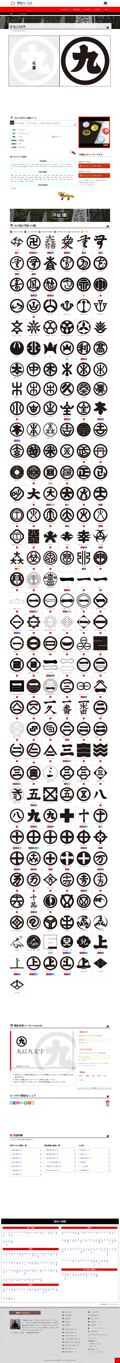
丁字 (6, 1270)
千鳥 (48, 1289)
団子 (86, 1249)
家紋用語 (87, 9)
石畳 (68, 1274)
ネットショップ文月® (96, 1352)
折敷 (83, 1232)
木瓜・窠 (6, 1242)
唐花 (35, 1232)
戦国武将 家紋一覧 (70, 1329)
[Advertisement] (60, 100)
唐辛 (19, 1270)
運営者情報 (93, 1331)
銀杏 (22, 1254)
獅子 (38, 1289)
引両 (51, 1232)
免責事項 (93, 1325)
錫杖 (115, 1240)
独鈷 (102, 1249)
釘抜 (75, 1240)
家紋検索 (67, 1325)
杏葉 (73, 1240)
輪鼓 (102, 1261)
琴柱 (97, 1240)
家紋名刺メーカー (86, 1150)
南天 (35, 1270)
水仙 (38, 1263)
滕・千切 (91, 1250)
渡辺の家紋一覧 (16, 1166)
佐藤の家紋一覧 (16, 1150)
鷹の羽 (46, 1290)
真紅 (93, 1076)
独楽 (102, 1240)
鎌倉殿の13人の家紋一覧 (53, 1166)
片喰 (51, 1254)
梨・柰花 (25, 1272)
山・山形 (11, 1233)
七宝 (43, 1232)
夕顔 (19, 1279)
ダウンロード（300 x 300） (91, 166)
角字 (94, 1274)
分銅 (73, 1261)
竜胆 (30, 1279)
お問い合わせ (94, 1318)
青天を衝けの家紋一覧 (52, 1170)
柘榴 (30, 1263)
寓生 (6, 1279)
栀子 (11, 1263)
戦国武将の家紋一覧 (52, 1150)
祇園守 (68, 1241)
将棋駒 (99, 1241)
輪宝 (104, 1261)
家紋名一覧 (65, 9)
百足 (11, 1298)
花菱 (48, 1232)
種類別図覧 (76, 9)
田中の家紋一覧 (16, 1162)
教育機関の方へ (85, 1170)
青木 (6, 1254)
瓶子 (78, 1261)
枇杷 (51, 1270)
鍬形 (86, 1240)
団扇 (75, 1232)
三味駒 (112, 1241)
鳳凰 (9, 1298)
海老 (11, 1289)
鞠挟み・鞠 (94, 1263)
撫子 (33, 1270)
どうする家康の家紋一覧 (53, 1162)
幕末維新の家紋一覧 (52, 1154)
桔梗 (56, 1254)
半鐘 (112, 1232)
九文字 (29, 123)
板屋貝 (4, 1290)
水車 (78, 1274)
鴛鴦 (14, 1289)
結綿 (97, 1261)
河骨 (19, 1263)
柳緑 (105, 1076)
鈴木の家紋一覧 (16, 1154)
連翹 (33, 1279)
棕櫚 (35, 1263)
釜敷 (65, 1240)
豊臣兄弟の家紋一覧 (52, 1158)
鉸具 (97, 1232)
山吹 (17, 1279)
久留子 (81, 1241)
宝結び (83, 1250)
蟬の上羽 (43, 1290)
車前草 (33, 1255)
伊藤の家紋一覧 (16, 1170)
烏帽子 (78, 1233)
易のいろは (93, 1346)
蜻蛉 (56, 1289)
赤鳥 (62, 1232)
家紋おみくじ (84, 1154)
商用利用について (96, 1322)
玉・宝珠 (81, 1250)
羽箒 (115, 1249)
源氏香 (86, 1275)
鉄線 (14, 1270)
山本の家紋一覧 (16, 1174)
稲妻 (27, 1232)
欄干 (83, 1274)
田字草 (17, 1271)
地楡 (40, 1279)
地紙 (89, 1249)
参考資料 (97, 9)
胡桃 (17, 1263)
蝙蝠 (30, 1289)
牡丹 (4, 1279)
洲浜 (70, 1249)
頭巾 (65, 1249)
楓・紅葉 (38, 1255)
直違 (73, 1274)
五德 (94, 1240)
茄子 (27, 1270)
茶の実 (4, 1271)
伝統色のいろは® (94, 1344)
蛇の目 (62, 1250)
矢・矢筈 (99, 1262)
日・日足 (4, 1233)
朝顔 (11, 1254)
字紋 (15, 13)
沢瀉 (35, 1254)
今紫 (81, 1080)
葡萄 (56, 1270)
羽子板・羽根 (107, 1252)
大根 (51, 1263)
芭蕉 (40, 1270)
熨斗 (104, 1249)
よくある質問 (84, 1166)
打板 (94, 1249)
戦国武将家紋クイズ (86, 1158)
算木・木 (110, 1241)
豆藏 (91, 1261)
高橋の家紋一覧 (16, 1158)
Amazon (106, 145)
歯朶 (33, 1263)
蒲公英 (56, 1264)
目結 (4, 1241)
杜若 (43, 1254)
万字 (91, 1274)
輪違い (11, 1242)
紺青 (99, 1076)
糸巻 (73, 1232)
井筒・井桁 (65, 1276)
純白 (81, 1076)
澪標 (81, 1274)
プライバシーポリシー (97, 1328)
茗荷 (11, 1279)
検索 (106, 9)
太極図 (97, 1275)
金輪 (110, 1232)
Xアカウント (92, 1338)
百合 (25, 1279)
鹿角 (35, 1289)
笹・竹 (25, 1264)
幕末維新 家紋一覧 (70, 1332)
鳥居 (75, 1274)
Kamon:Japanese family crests (98, 1335)
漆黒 (87, 1076)
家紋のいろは (24, 2)
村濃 (56, 1232)
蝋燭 (107, 1261)
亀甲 (40, 1232)
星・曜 (9, 1233)
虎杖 (19, 1254)
